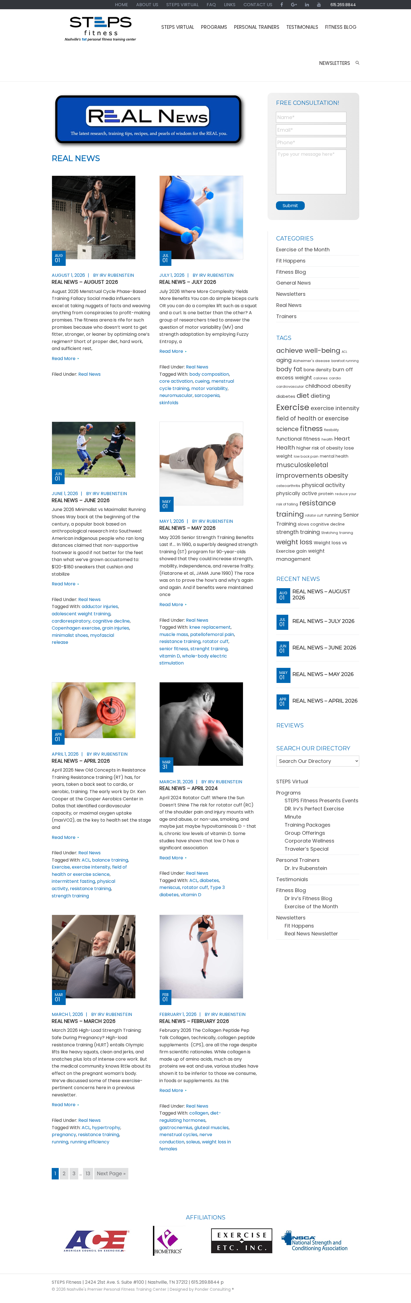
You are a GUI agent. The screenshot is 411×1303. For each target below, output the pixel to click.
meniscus (169, 887)
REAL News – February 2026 (194, 1021)
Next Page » (111, 1174)
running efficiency (89, 1142)
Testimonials (292, 879)
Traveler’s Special (307, 848)
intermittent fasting (73, 881)
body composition (209, 374)
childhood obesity (328, 386)
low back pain (306, 456)
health (327, 439)
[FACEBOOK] (281, 4)
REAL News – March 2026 (83, 1021)
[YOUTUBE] (319, 4)
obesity (336, 475)
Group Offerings (305, 832)
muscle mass (173, 634)
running (60, 1142)
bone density (317, 370)
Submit (290, 205)
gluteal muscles (211, 1127)
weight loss (294, 542)
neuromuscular (176, 395)
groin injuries (115, 628)
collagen (198, 1113)
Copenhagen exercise (76, 628)
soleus (193, 1142)
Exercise (61, 867)
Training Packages (307, 824)
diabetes (209, 880)
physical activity (323, 485)
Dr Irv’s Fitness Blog (308, 898)
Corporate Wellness (309, 840)
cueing (202, 381)
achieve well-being (308, 350)
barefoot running (345, 361)
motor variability (209, 388)
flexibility (331, 429)
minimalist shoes (70, 635)
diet (303, 395)
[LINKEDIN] (307, 4)
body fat (289, 369)
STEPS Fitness (101, 31)
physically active (296, 493)
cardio (335, 378)
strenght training (209, 648)
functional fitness (298, 438)
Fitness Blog (291, 271)
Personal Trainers (298, 860)
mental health (334, 456)
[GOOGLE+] (294, 4)
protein (326, 493)
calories (320, 378)
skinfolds (168, 402)
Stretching (329, 533)
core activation (176, 381)
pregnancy (64, 1134)
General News (293, 282)
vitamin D (169, 656)
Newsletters (291, 293)
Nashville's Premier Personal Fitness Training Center (116, 1289)
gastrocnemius (175, 1127)
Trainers (286, 316)
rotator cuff (215, 641)
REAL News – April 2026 (81, 760)
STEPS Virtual (292, 781)
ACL (86, 860)
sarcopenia (207, 395)
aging (284, 360)
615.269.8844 (343, 5)
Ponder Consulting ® (214, 1289)
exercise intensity (91, 867)
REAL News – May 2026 (187, 527)
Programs (288, 792)
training (346, 532)
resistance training (179, 641)
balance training (110, 860)
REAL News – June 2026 (81, 500)
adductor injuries (100, 606)
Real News (89, 374)
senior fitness (173, 648)
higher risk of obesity (319, 448)
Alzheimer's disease (311, 360)
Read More (63, 358)
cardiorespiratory (71, 621)
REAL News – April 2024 (188, 788)
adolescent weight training (81, 614)
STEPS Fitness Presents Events (321, 800)
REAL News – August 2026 (85, 281)
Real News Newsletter (311, 933)
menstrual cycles (178, 1134)
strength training (70, 896)
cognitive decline (111, 621)
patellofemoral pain (212, 634)
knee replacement (210, 627)
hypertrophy (106, 1127)
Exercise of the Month (303, 249)
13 (89, 1173)
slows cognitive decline (321, 524)
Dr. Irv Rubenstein (306, 868)
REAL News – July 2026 (187, 281)
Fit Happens (291, 260)
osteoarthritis (288, 485)
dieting (320, 396)
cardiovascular (290, 386)
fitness (311, 429)
